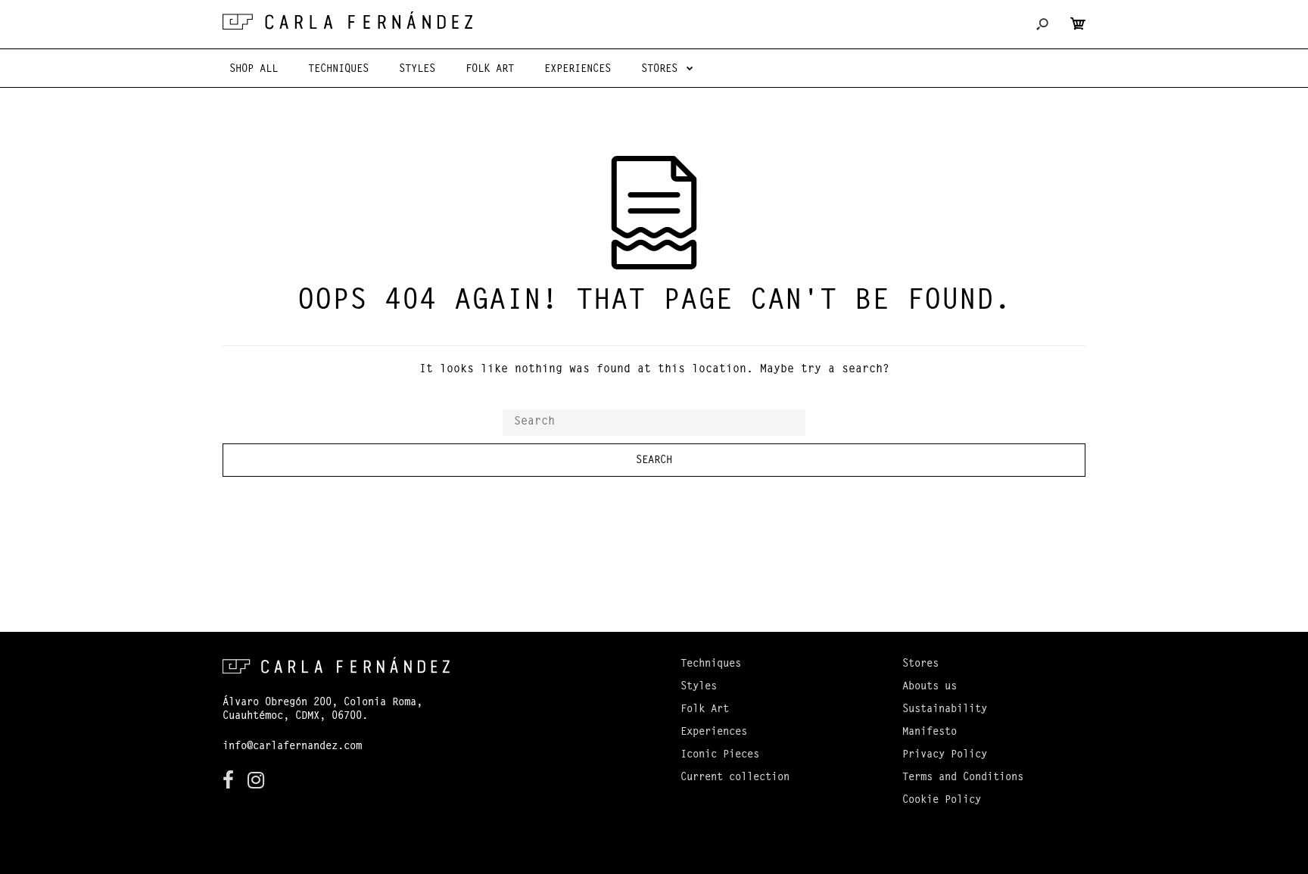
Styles (698, 687)
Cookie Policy (941, 800)
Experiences (713, 732)
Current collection (734, 778)
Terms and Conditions (962, 778)
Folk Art (704, 709)
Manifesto (929, 732)
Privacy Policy (944, 755)
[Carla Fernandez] (347, 20)
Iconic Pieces (719, 755)
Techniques (710, 664)
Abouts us (929, 687)
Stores (920, 664)
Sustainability (944, 709)
